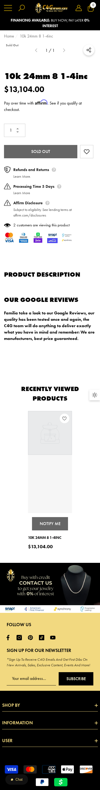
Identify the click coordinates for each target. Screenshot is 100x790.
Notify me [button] (50, 523)
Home (9, 36)
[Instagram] (21, 637)
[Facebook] (9, 637)
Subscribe (76, 678)
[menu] (8, 8)
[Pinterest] (32, 637)
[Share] (88, 50)
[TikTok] (43, 637)
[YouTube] (54, 637)
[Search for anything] (21, 8)
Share (88, 50)
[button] (79, 8)
